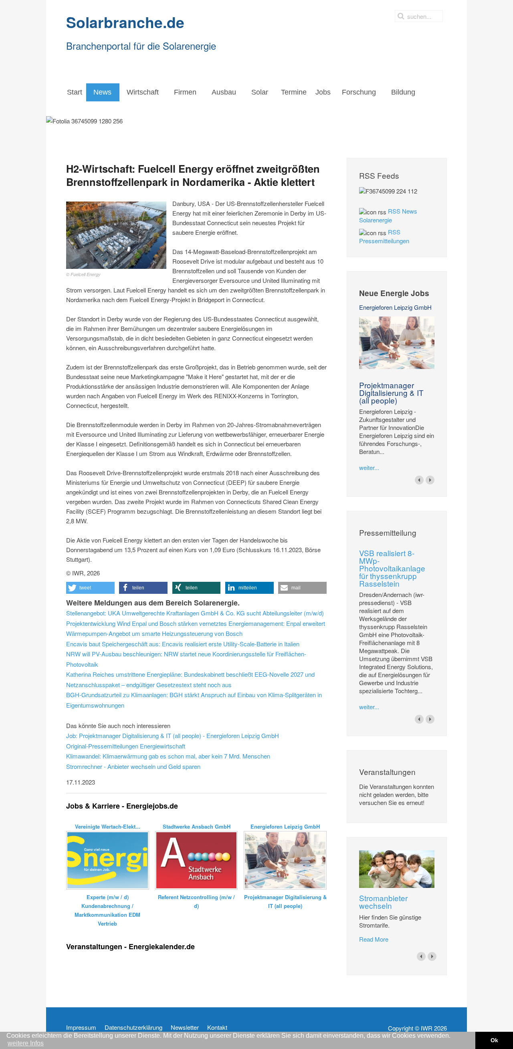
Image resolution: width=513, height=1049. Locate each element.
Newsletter (185, 1027)
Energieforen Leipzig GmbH (395, 307)
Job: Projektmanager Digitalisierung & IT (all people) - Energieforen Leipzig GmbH (172, 735)
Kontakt (217, 1027)
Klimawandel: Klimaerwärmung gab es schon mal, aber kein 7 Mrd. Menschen (168, 756)
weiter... (369, 467)
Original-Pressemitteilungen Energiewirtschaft (125, 746)
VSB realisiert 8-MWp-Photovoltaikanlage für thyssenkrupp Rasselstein (392, 568)
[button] (90, 588)
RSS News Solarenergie (388, 215)
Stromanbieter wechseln (383, 901)
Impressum (81, 1027)
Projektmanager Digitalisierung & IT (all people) (391, 392)
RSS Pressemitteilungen (384, 236)
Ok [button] (494, 1040)
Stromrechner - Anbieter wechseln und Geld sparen (133, 766)
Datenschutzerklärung (133, 1027)
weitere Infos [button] (26, 1043)
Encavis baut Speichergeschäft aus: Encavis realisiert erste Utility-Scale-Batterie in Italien (182, 643)
